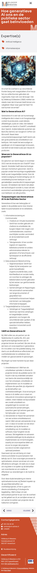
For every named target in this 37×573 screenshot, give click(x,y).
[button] (30, 3)
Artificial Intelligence (13, 42)
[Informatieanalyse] (3, 48)
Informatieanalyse (13, 48)
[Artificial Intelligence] (3, 41)
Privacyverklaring (22, 568)
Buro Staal (7, 570)
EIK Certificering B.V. (12, 564)
